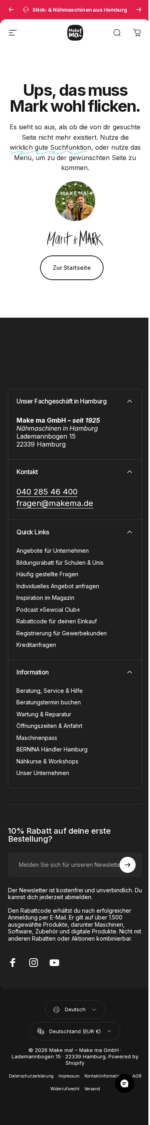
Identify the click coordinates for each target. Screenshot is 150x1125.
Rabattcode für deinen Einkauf (56, 621)
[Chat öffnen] (124, 1083)
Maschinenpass (36, 737)
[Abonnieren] (128, 865)
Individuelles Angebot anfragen (57, 586)
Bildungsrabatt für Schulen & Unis (60, 562)
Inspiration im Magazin (45, 597)
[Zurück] (11, 9)
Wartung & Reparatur (43, 714)
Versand (92, 1088)
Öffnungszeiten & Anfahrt (49, 725)
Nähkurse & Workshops (47, 761)
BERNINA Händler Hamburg (52, 749)
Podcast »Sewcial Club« (48, 609)
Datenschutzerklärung (31, 1076)
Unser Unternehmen (42, 772)
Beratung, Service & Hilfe (49, 690)
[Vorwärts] (139, 9)
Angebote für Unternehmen (52, 550)
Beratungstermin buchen (48, 702)
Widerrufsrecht (65, 1088)
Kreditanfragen (36, 644)
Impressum (69, 1076)
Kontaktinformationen (106, 1076)
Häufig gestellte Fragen (47, 574)
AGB (137, 1076)
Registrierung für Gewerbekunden (61, 633)
